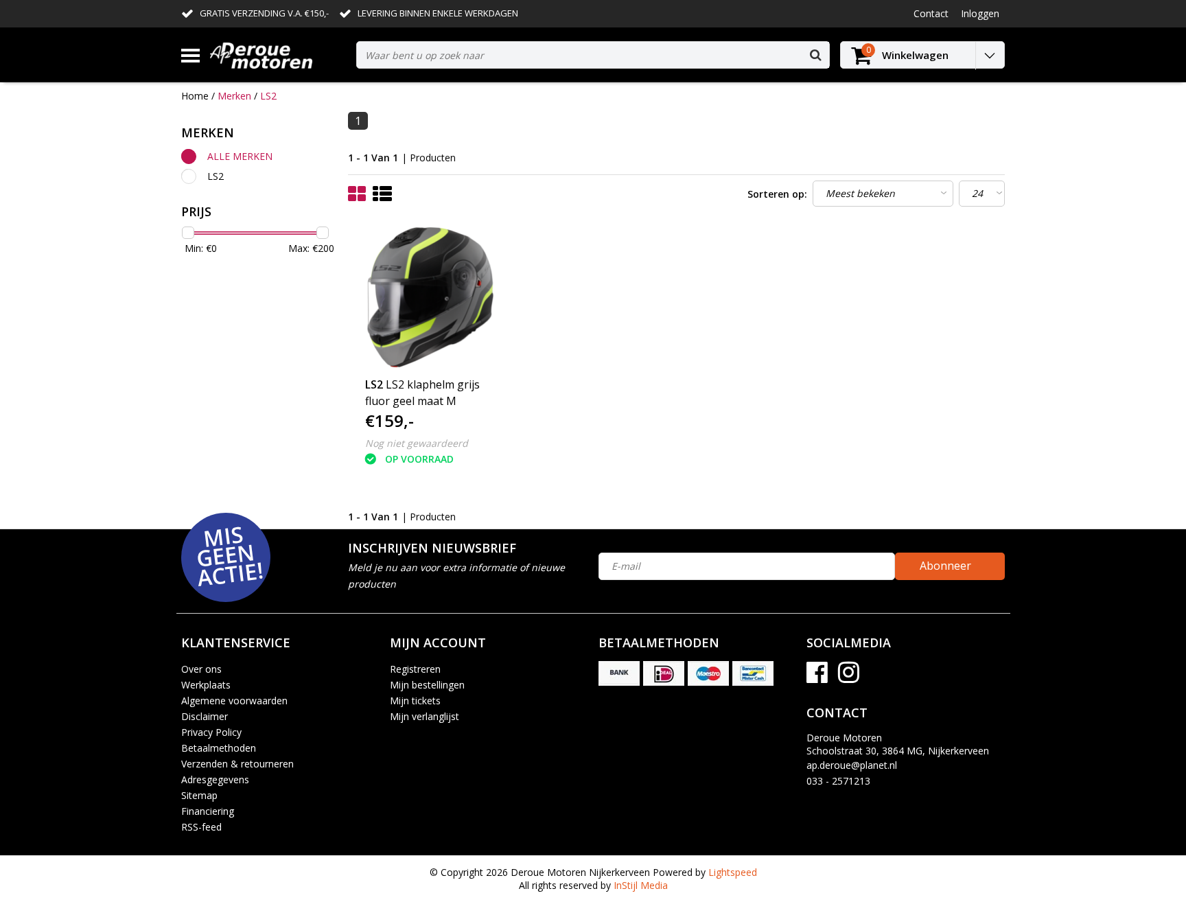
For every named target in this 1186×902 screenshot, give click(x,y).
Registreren (415, 668)
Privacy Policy (211, 732)
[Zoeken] (815, 55)
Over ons (201, 668)
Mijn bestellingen (427, 684)
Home (195, 95)
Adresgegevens (215, 779)
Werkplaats (206, 684)
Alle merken (239, 156)
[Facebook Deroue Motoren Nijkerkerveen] (817, 677)
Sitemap (199, 795)
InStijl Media (641, 885)
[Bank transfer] (619, 673)
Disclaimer (204, 716)
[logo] (278, 55)
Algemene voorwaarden (234, 700)
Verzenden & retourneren (237, 763)
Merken (234, 95)
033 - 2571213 (838, 780)
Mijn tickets (415, 700)
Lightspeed (732, 872)
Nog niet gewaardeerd (416, 443)
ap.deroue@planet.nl (851, 765)
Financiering (207, 811)
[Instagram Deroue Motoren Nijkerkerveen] (848, 677)
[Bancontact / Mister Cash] (753, 673)
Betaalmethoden (218, 747)
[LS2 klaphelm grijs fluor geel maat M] (430, 297)
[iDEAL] (663, 673)
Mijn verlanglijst (424, 716)
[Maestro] (708, 673)
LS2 (268, 95)
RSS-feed (201, 826)
